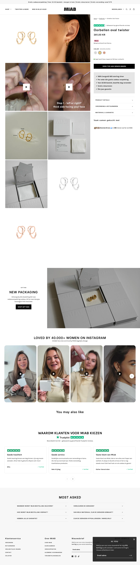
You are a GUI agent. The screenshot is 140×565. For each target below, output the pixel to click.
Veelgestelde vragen (13, 549)
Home (95, 18)
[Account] (130, 9)
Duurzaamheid (50, 545)
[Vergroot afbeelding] (26, 38)
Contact (8, 552)
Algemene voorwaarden (53, 552)
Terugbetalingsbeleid (53, 555)
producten (102, 18)
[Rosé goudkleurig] (104, 53)
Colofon (8, 555)
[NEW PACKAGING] (93, 298)
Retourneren (10, 545)
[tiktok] (78, 556)
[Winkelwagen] (134, 9)
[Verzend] (130, 555)
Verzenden (9, 542)
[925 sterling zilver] (95, 53)
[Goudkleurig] (100, 53)
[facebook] (72, 556)
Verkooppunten (50, 549)
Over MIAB (48, 542)
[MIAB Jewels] (70, 9)
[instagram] (75, 556)
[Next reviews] (73, 479)
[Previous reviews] (67, 479)
